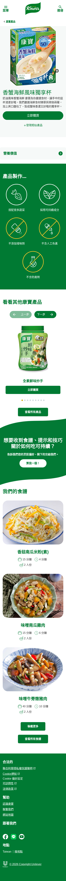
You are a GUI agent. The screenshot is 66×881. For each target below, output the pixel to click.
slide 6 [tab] (35, 400)
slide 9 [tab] (44, 400)
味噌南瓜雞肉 (33, 626)
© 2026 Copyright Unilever (25, 864)
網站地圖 (8, 814)
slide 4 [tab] (30, 400)
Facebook (5, 836)
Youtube (21, 836)
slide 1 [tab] (22, 400)
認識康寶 (8, 803)
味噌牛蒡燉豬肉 (33, 699)
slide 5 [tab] (33, 400)
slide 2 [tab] (25, 400)
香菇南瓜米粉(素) (33, 552)
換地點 (19, 851)
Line (13, 836)
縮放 (56, 71)
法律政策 (8, 788)
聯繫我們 (8, 809)
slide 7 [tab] (38, 400)
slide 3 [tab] (27, 400)
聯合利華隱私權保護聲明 (17, 768)
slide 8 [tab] (41, 400)
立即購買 (33, 115)
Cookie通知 (10, 773)
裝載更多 (33, 726)
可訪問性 (8, 783)
